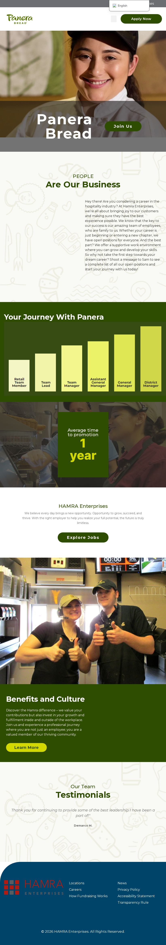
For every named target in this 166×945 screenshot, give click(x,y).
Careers (75, 890)
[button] (114, 19)
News (122, 883)
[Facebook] (7, 907)
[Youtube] (53, 907)
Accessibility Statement (136, 896)
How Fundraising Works (88, 896)
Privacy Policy (129, 890)
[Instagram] (22, 907)
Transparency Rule (133, 902)
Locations (76, 883)
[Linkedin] (38, 907)
